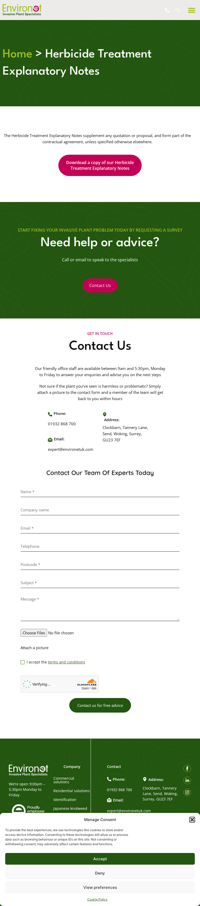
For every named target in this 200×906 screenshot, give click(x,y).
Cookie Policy (97, 899)
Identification (64, 799)
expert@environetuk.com (70, 449)
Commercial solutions (63, 780)
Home (17, 54)
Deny (100, 873)
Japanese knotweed (70, 808)
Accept (100, 858)
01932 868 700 (62, 423)
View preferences (100, 887)
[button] (192, 819)
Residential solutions (71, 791)
